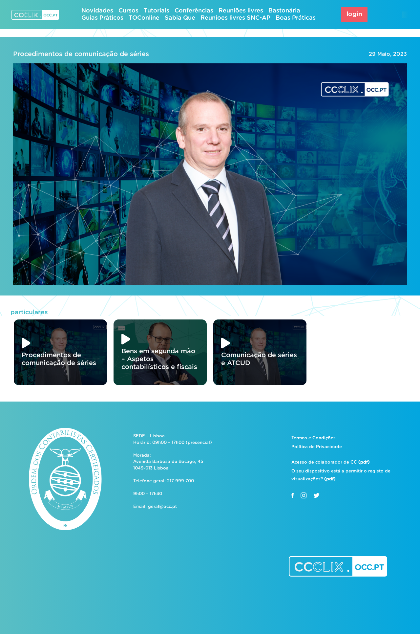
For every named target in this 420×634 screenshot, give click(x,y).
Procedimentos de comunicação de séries (81, 54)
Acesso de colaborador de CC (330, 462)
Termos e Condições (313, 438)
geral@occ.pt (162, 507)
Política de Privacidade (316, 447)
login (354, 14)
